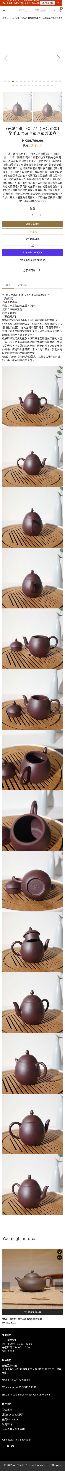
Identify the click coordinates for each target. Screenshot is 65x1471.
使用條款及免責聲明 (13, 1429)
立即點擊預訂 (47, 3)
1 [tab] (5, 81)
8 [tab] (32, 81)
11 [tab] (44, 81)
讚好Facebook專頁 (13, 1414)
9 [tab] (36, 81)
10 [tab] (40, 81)
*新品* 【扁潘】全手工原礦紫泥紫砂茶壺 (22, 1319)
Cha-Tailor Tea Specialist (16, 1439)
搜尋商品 (7, 1410)
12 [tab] (48, 81)
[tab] (8, 285)
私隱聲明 (7, 1424)
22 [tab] (36, 85)
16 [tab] (13, 85)
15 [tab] (60, 81)
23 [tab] (40, 85)
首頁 (4, 18)
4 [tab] (17, 81)
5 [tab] (21, 81)
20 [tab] (28, 85)
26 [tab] (52, 85)
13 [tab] (52, 81)
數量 (32, 208)
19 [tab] (25, 85)
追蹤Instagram (10, 1419)
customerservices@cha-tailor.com (30, 1394)
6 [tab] (25, 81)
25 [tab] (48, 85)
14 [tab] (56, 81)
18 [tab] (21, 85)
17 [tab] (17, 85)
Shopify (56, 1465)
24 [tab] (44, 85)
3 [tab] (13, 81)
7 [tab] (28, 81)
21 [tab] (32, 85)
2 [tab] (9, 81)
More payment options (32, 260)
